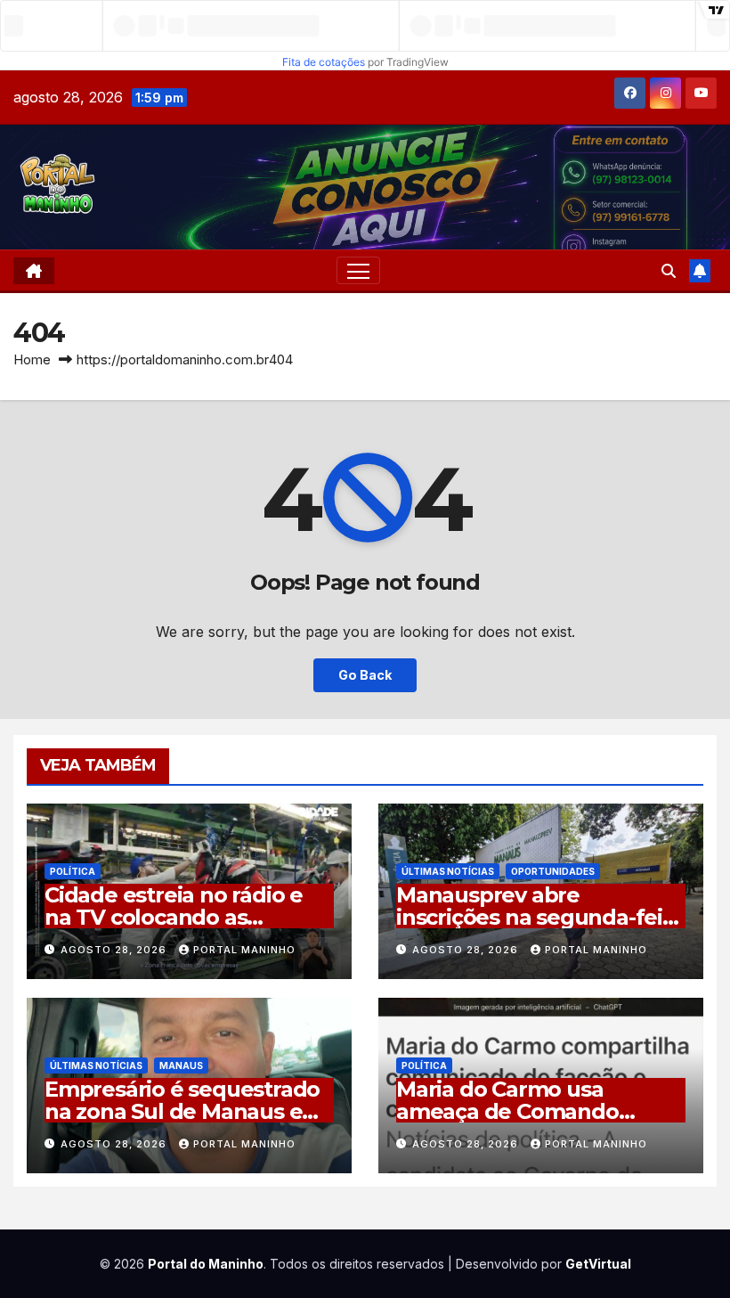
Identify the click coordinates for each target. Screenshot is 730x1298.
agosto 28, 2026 (115, 949)
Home (32, 359)
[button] (668, 271)
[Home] (33, 270)
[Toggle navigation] (358, 270)
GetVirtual (598, 1263)
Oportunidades (553, 871)
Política (72, 871)
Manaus (181, 1065)
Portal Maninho (244, 949)
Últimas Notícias (448, 871)
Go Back (365, 674)
